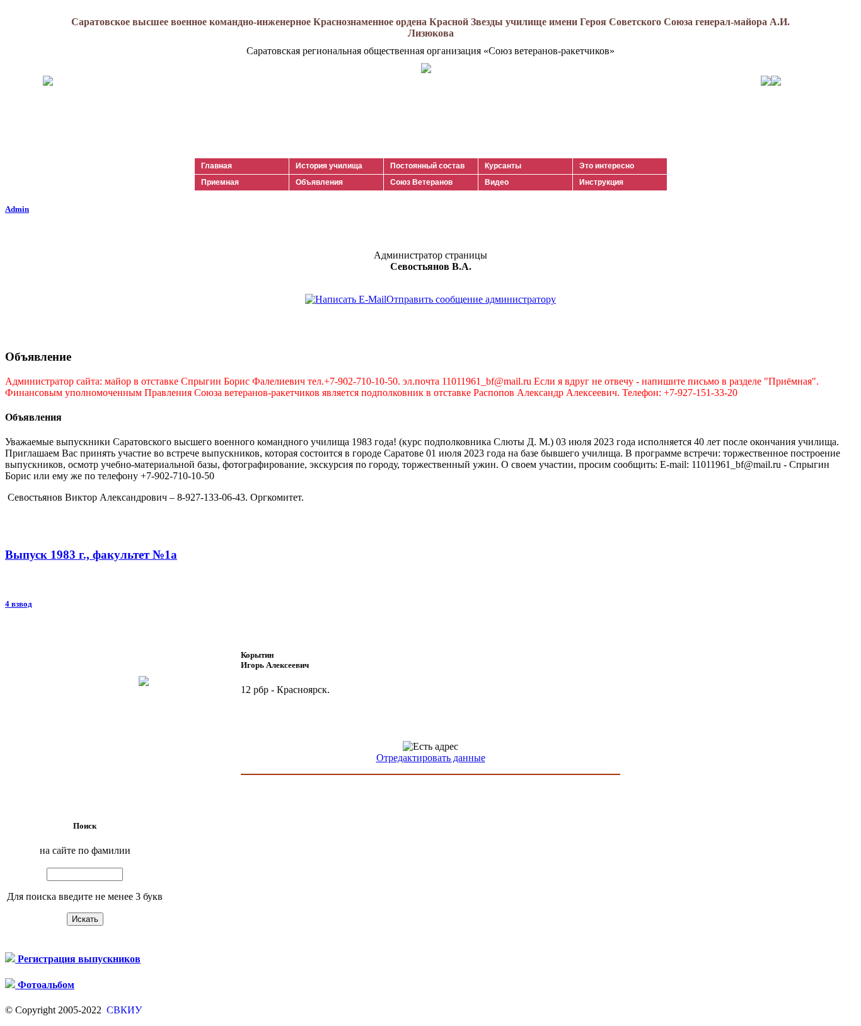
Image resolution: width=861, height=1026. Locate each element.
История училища (329, 165)
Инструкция (601, 182)
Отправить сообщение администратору (471, 299)
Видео (497, 182)
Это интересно (606, 165)
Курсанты (503, 165)
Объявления (319, 182)
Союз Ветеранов (421, 182)
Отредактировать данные (430, 757)
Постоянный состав (427, 165)
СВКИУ (123, 1010)
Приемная (220, 182)
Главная (216, 165)
